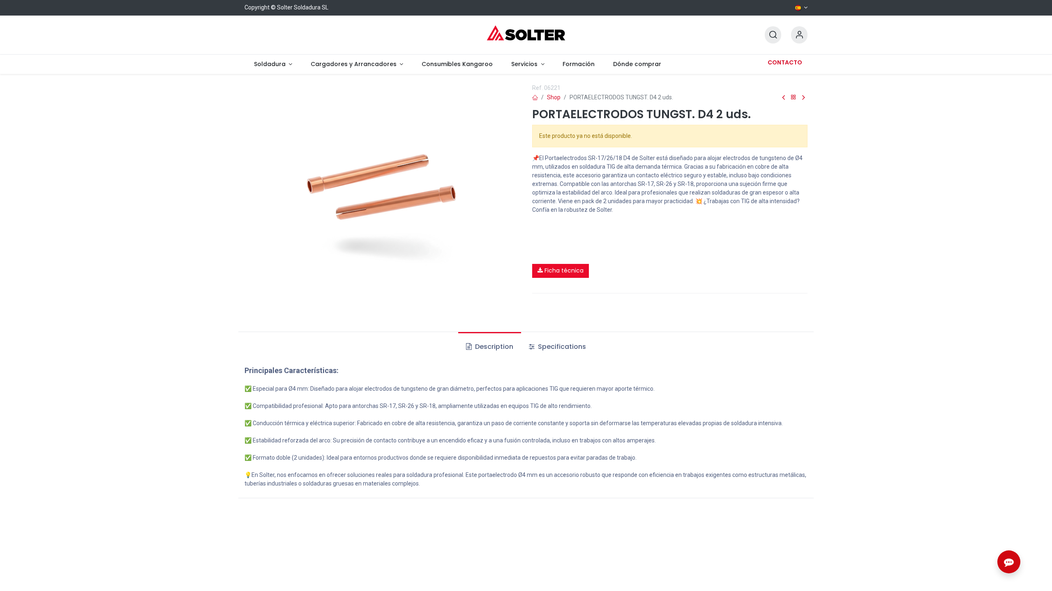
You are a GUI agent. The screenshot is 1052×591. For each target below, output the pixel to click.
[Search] (773, 35)
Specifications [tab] (561, 346)
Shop (554, 97)
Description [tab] (493, 346)
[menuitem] (273, 64)
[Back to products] (793, 97)
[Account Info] (799, 35)
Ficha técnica (563, 270)
